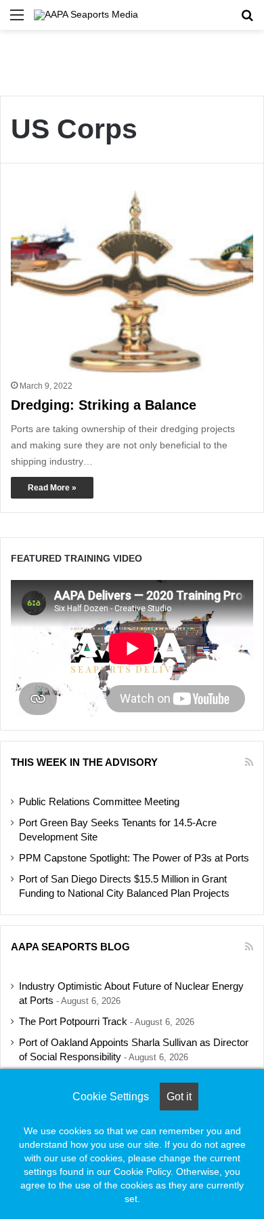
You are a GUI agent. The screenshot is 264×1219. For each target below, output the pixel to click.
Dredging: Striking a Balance (103, 405)
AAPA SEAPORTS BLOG (70, 946)
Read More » (52, 487)
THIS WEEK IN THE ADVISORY (84, 762)
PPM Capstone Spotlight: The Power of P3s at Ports (134, 858)
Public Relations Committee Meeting (99, 801)
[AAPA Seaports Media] (86, 14)
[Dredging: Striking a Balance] (132, 282)
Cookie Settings (110, 1096)
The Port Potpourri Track (73, 1021)
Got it (179, 1096)
